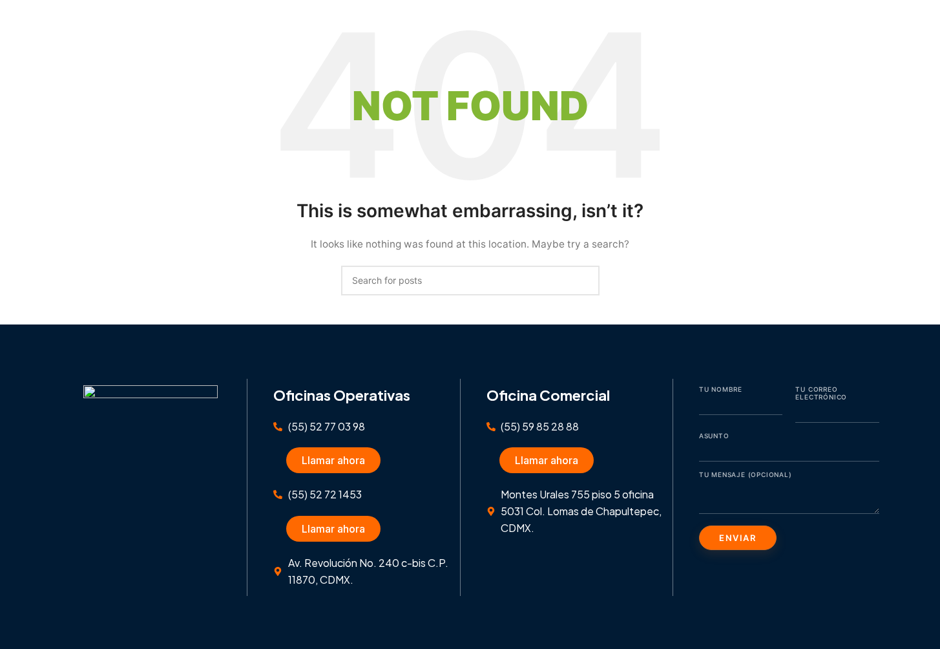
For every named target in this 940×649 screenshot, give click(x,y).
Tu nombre (720, 389)
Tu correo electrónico (821, 393)
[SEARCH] (585, 280)
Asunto (714, 436)
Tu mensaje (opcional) (745, 474)
